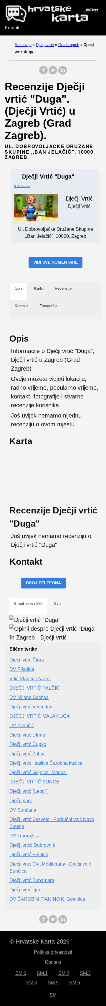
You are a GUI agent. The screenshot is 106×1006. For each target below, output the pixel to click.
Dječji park (20, 800)
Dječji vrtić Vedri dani (31, 706)
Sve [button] (57, 603)
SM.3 (85, 973)
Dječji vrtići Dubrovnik (32, 845)
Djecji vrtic (45, 45)
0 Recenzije (22, 186)
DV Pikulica (21, 669)
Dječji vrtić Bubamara (31, 880)
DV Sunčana (22, 809)
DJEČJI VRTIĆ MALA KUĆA (39, 716)
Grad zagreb (68, 45)
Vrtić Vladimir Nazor (30, 678)
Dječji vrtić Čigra (26, 659)
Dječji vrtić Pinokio (28, 854)
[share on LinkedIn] (62, 73)
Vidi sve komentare (55, 262)
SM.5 (53, 982)
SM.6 (74, 982)
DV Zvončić (21, 725)
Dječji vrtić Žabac (27, 753)
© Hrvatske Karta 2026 (39, 941)
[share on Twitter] (53, 73)
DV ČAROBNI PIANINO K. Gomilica (47, 899)
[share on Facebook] (43, 73)
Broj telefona (43, 583)
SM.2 (63, 973)
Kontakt (13, 27)
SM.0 (20, 973)
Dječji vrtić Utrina (27, 734)
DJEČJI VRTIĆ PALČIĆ (34, 688)
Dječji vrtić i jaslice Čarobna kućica (45, 763)
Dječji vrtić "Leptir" (28, 791)
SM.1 (42, 973)
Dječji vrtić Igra (24, 889)
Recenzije (23, 45)
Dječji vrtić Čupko (27, 744)
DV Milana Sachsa (29, 697)
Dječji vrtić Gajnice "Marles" (38, 772)
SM (53, 995)
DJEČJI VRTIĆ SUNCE (34, 781)
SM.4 (31, 982)
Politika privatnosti (53, 952)
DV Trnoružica (24, 835)
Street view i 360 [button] (28, 603)
